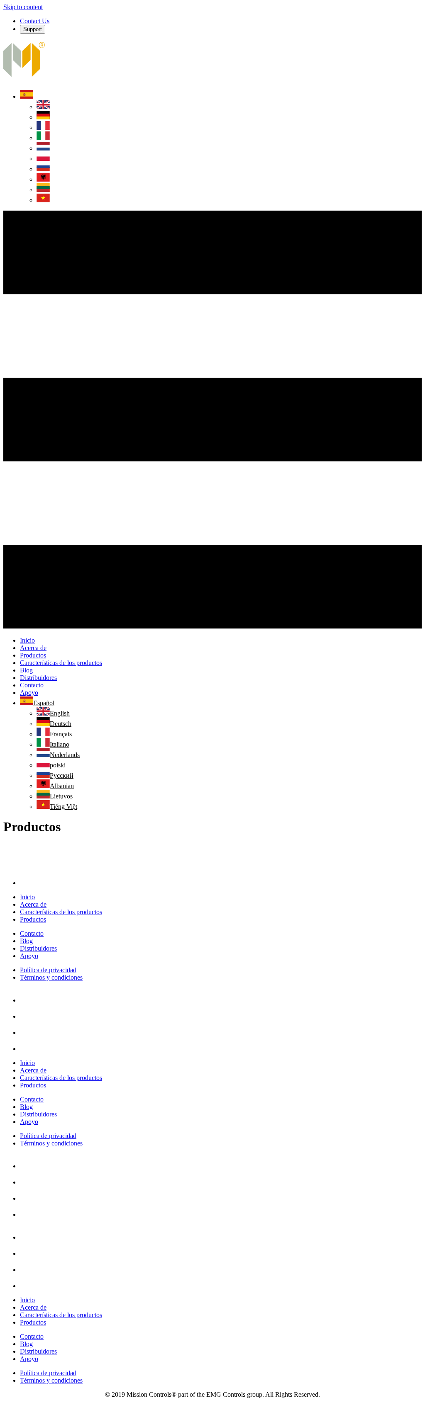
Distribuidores (38, 948)
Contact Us (34, 20)
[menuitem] (26, 96)
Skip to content (23, 6)
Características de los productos (61, 911)
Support (32, 29)
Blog (26, 940)
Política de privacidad (48, 969)
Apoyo (29, 955)
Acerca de (33, 904)
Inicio (27, 896)
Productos (33, 919)
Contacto (32, 933)
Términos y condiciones (51, 977)
